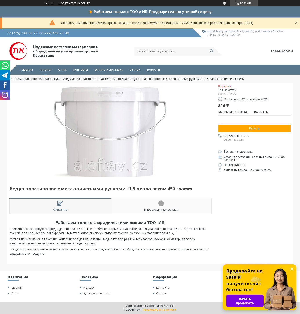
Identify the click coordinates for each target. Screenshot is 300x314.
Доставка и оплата (97, 293)
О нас (62, 69)
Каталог (45, 69)
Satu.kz (170, 306)
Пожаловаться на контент (159, 310)
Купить (254, 128)
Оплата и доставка (108, 69)
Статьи (135, 69)
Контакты (80, 69)
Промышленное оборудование (36, 79)
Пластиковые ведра (112, 79)
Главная (26, 69)
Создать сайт (67, 3)
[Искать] (211, 51)
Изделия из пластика (78, 79)
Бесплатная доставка (238, 151)
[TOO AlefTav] (18, 51)
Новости (153, 69)
